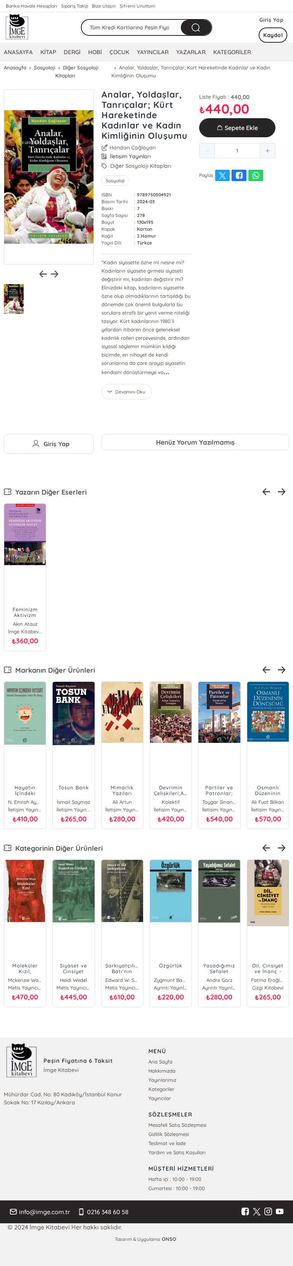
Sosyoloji (115, 180)
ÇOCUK (119, 52)
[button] (207, 150)
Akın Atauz (25, 624)
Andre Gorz (219, 980)
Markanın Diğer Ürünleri (53, 670)
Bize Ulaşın (104, 6)
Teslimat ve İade (167, 1143)
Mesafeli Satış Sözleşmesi (177, 1125)
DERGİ (72, 52)
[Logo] (17, 27)
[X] (256, 1211)
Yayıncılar (159, 1098)
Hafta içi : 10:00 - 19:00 (174, 1179)
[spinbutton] (237, 150)
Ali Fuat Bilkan (267, 802)
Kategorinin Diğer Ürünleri (57, 848)
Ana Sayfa (160, 1062)
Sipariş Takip (74, 6)
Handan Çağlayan (132, 148)
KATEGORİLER (232, 52)
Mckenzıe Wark (25, 980)
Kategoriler (161, 1089)
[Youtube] (279, 1211)
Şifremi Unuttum (137, 6)
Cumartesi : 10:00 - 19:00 (176, 1188)
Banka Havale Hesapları (31, 6)
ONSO (169, 1239)
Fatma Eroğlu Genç (268, 980)
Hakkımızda (161, 1071)
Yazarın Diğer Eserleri (49, 492)
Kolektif (171, 802)
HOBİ (95, 52)
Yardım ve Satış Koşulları (177, 1152)
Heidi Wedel (73, 980)
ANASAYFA (18, 52)
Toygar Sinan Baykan (219, 802)
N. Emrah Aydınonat (25, 802)
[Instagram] (268, 1211)
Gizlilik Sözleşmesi (168, 1134)
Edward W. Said (122, 980)
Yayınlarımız (162, 1080)
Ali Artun (122, 802)
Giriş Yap (271, 19)
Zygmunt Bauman (171, 980)
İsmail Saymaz (73, 802)
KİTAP (48, 52)
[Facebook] (245, 1211)
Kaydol (273, 35)
